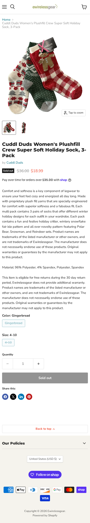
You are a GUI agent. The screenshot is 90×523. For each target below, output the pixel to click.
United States (43, 459)
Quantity (7, 354)
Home (6, 19)
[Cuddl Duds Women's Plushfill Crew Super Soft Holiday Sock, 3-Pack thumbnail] (9, 127)
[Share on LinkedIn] (21, 397)
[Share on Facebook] (5, 397)
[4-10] (8, 347)
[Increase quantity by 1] (38, 363)
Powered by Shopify (45, 515)
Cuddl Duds (14, 162)
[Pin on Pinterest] (29, 397)
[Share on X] (13, 397)
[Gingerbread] (14, 328)
